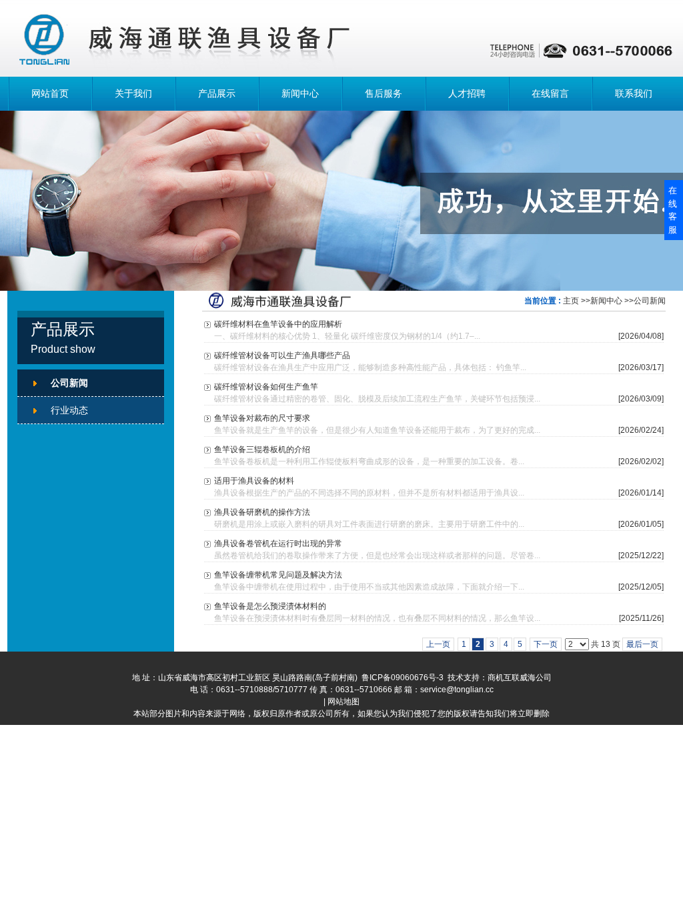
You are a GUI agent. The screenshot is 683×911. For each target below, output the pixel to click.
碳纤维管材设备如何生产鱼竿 (266, 386)
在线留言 (550, 93)
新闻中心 (300, 93)
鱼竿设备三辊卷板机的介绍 (262, 449)
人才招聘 (467, 93)
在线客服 (672, 210)
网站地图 (343, 701)
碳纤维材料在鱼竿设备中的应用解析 (278, 324)
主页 (571, 300)
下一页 (546, 644)
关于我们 (133, 93)
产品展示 (216, 93)
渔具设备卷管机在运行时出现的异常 (278, 543)
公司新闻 (650, 300)
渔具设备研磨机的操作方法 (262, 512)
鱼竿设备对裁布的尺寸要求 (262, 418)
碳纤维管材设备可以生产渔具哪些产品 (282, 355)
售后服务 (383, 93)
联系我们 (633, 93)
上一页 (438, 644)
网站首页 (50, 93)
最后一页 (642, 644)
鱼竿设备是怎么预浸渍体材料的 (270, 606)
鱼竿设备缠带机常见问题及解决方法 (278, 575)
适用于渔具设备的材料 (254, 481)
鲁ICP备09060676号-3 (403, 677)
